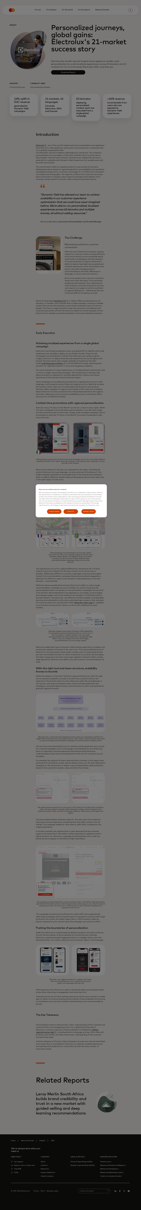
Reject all (71, 511)
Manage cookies (88, 511)
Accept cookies (54, 511)
